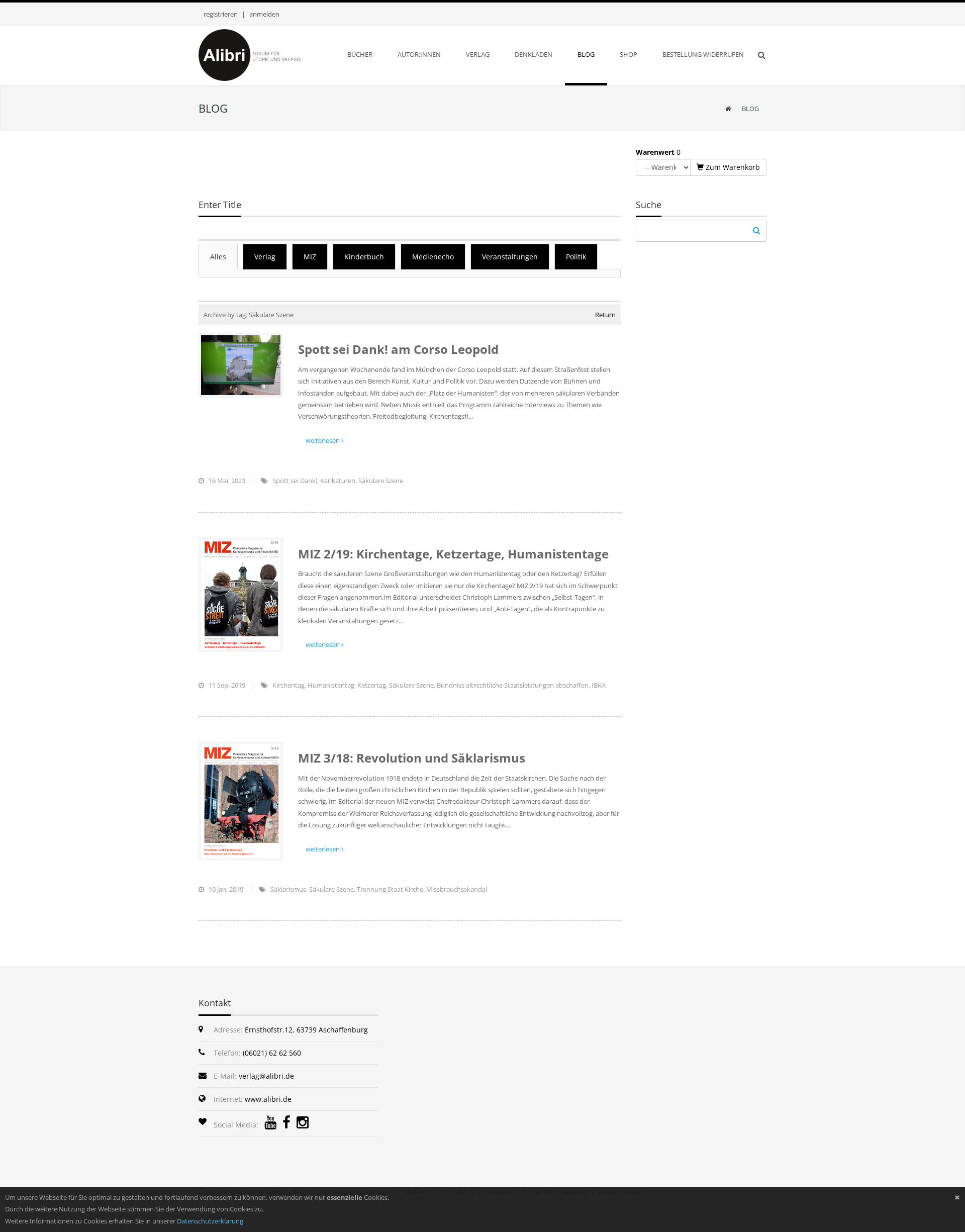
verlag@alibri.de (266, 1076)
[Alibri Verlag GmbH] (263, 54)
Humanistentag (331, 685)
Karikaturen (337, 480)
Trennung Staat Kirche (390, 889)
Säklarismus (288, 889)
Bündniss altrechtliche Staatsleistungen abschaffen (513, 685)
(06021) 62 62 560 (272, 1053)
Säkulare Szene (380, 480)
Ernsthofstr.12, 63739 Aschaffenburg (306, 1029)
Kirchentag (288, 685)
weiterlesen (323, 440)
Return (605, 314)
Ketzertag (371, 685)
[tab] (218, 256)
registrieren (221, 14)
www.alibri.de (268, 1099)
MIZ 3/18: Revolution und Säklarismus (411, 757)
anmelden (264, 14)
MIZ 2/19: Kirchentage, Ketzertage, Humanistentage (453, 553)
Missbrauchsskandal (456, 889)
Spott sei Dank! (294, 480)
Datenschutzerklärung (210, 1220)
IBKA (599, 685)
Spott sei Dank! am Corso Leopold (398, 349)
